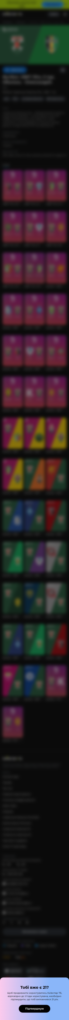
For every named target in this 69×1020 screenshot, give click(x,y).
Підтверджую (34, 1008)
